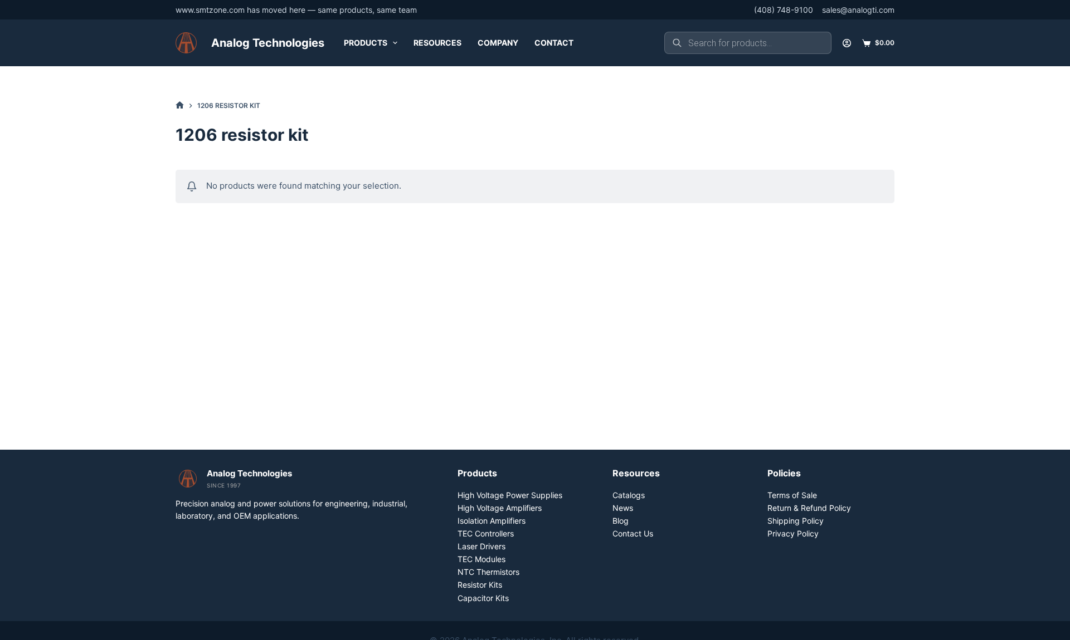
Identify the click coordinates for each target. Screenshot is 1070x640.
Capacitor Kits (483, 598)
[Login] (847, 43)
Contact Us (632, 533)
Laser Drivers (481, 546)
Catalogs (628, 495)
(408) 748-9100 (783, 9)
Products (365, 42)
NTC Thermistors (488, 572)
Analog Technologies (267, 43)
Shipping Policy (795, 520)
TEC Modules (481, 559)
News (622, 508)
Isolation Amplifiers (492, 520)
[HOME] (180, 105)
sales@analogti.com (858, 9)
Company (498, 42)
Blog (620, 520)
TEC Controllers (486, 533)
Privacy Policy (793, 533)
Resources (437, 42)
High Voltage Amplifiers (500, 508)
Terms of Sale (792, 495)
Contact (553, 42)
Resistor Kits (480, 584)
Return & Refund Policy (809, 508)
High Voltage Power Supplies (510, 495)
